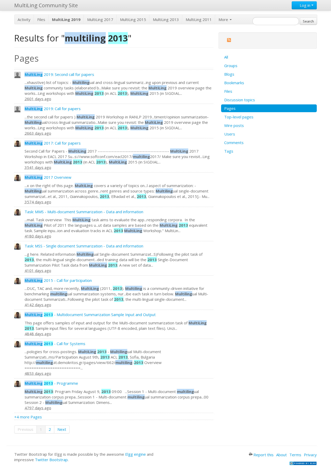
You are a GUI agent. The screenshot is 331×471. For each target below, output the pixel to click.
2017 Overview (48, 177)
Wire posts (234, 125)
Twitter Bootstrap (51, 459)
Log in (305, 5)
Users (229, 134)
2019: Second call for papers (59, 74)
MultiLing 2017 (100, 19)
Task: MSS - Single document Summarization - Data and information (84, 245)
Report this (263, 454)
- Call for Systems (55, 343)
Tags (228, 151)
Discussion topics (239, 99)
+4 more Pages (28, 416)
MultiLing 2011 (199, 19)
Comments (234, 142)
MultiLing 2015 (133, 19)
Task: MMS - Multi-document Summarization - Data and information (84, 211)
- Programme (51, 383)
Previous (25, 429)
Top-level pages (238, 116)
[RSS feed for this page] (228, 41)
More (224, 19)
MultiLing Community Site (46, 5)
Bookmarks (234, 82)
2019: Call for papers (53, 108)
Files (41, 19)
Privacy (310, 454)
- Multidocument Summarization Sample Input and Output (90, 314)
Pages (230, 108)
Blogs (229, 74)
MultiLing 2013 (166, 19)
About (281, 454)
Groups (230, 65)
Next (61, 429)
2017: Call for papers (53, 143)
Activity (24, 19)
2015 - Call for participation (58, 280)
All (226, 57)
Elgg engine (135, 454)
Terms (295, 454)
